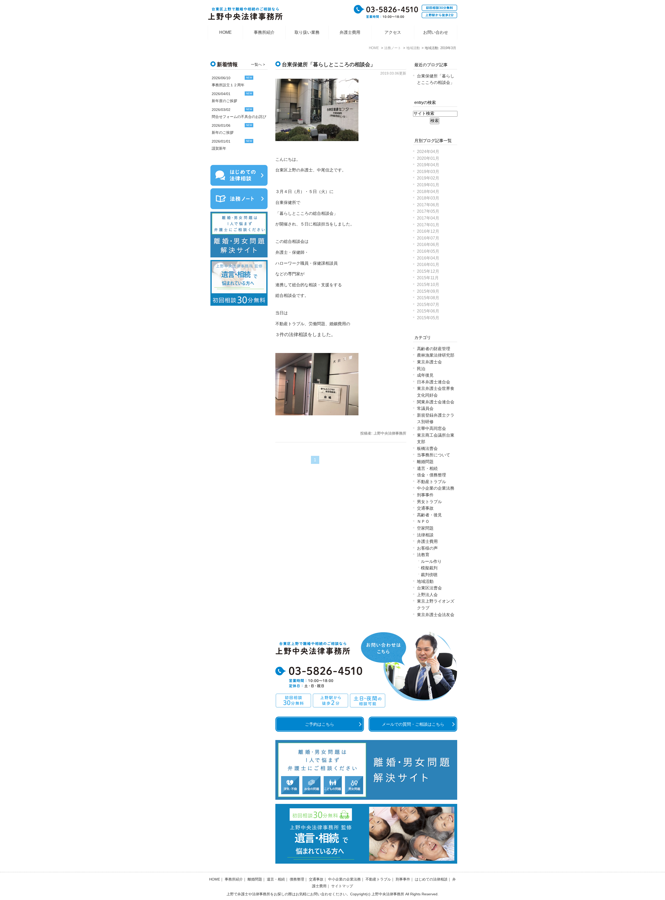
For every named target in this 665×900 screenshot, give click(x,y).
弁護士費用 (350, 32)
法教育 (423, 554)
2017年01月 (428, 225)
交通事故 (425, 508)
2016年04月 (428, 258)
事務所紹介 (264, 32)
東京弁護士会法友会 (435, 614)
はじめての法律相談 (431, 879)
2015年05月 (428, 318)
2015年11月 (428, 278)
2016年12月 (428, 231)
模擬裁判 (429, 568)
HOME (225, 32)
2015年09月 (428, 291)
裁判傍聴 (429, 574)
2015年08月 (428, 298)
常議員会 (425, 408)
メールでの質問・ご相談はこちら (413, 724)
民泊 (421, 368)
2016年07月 (428, 238)
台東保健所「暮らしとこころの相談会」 (328, 64)
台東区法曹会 (429, 588)
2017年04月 (428, 218)
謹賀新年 (219, 148)
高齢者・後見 (429, 515)
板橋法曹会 (427, 448)
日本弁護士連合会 (433, 382)
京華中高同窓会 (431, 428)
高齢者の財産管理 (433, 348)
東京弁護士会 (429, 362)
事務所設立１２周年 (228, 85)
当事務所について (433, 455)
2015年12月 (428, 271)
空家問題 (425, 528)
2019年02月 (428, 178)
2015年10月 (428, 284)
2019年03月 (428, 171)
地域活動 (425, 581)
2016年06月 (428, 244)
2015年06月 (428, 311)
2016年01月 (428, 264)
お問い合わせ (435, 32)
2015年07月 (428, 304)
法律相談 (425, 535)
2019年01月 (428, 185)
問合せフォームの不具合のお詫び (239, 117)
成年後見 (425, 375)
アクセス (392, 32)
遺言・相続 (427, 468)
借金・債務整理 (431, 475)
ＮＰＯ (423, 521)
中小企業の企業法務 (435, 488)
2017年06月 (428, 205)
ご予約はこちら (319, 724)
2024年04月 (428, 151)
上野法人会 (427, 594)
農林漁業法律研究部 (435, 355)
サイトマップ (342, 886)
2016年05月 (428, 251)
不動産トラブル (431, 481)
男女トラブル (429, 501)
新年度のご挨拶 (224, 101)
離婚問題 (425, 461)
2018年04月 (428, 191)
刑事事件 (425, 495)
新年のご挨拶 (223, 132)
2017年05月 (428, 211)
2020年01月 (428, 158)
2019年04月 (428, 165)
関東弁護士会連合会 (435, 402)
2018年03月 (428, 198)
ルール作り (431, 561)
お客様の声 (427, 548)
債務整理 (297, 879)
